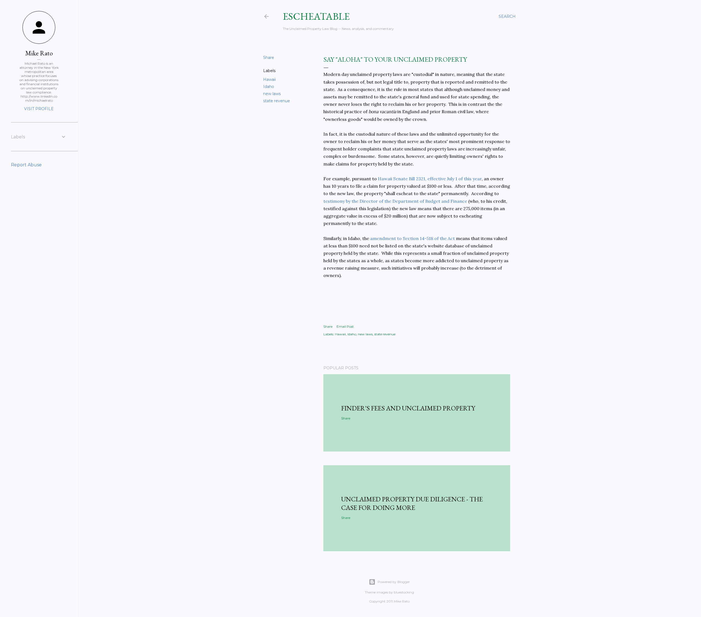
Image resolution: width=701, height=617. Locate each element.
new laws (272, 93)
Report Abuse (26, 164)
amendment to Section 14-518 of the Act (412, 238)
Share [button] (268, 57)
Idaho (268, 86)
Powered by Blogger (394, 582)
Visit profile (39, 108)
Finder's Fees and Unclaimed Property (408, 408)
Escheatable (316, 16)
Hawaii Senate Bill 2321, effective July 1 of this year (430, 178)
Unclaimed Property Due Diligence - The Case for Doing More (412, 503)
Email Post (345, 326)
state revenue (276, 100)
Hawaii (269, 79)
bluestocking (404, 592)
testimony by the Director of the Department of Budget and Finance (395, 201)
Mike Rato (39, 53)
